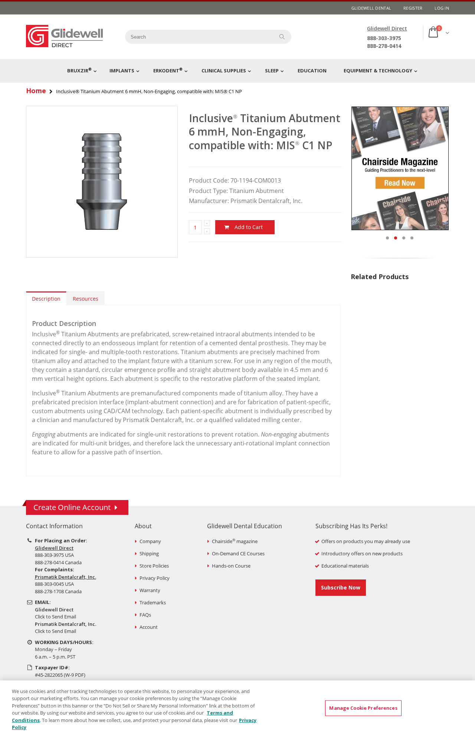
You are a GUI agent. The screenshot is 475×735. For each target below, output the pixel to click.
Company (150, 541)
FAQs (145, 614)
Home (36, 90)
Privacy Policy (155, 578)
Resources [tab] (85, 298)
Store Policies (154, 565)
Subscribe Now (340, 587)
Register (412, 8)
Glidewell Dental (371, 8)
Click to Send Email (55, 616)
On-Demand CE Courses (238, 553)
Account (149, 627)
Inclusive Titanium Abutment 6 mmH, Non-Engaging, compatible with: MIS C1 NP (264, 131)
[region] (237, 707)
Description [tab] (46, 298)
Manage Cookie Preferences (363, 708)
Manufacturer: (209, 201)
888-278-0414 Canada (58, 562)
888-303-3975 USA (54, 555)
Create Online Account (72, 507)
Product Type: (208, 191)
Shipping (149, 553)
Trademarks (153, 602)
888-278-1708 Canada (58, 591)
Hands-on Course (231, 565)
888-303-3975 (384, 38)
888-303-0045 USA (54, 584)
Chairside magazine (235, 541)
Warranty (150, 590)
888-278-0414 (384, 45)
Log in (442, 8)
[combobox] (197, 37)
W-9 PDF (74, 675)
